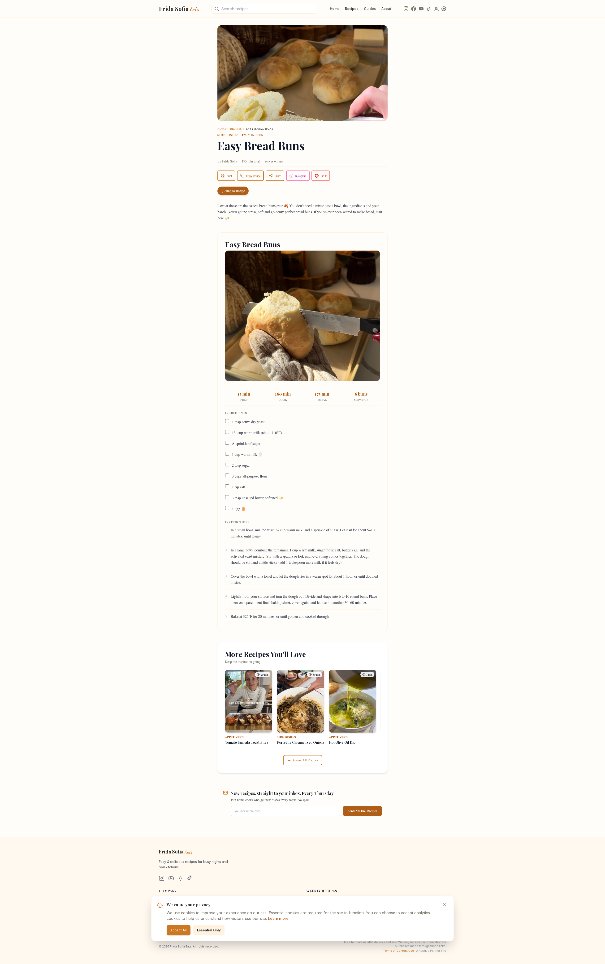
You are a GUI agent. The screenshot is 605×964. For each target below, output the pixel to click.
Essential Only (209, 930)
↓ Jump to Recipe (233, 190)
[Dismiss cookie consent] (444, 904)
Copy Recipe (253, 176)
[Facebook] (413, 8)
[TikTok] (428, 8)
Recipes (351, 9)
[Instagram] (406, 8)
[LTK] (443, 8)
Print (229, 176)
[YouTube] (421, 8)
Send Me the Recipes (362, 810)
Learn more (278, 918)
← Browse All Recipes (302, 760)
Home (334, 9)
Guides (370, 9)
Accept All (178, 930)
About (386, 9)
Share (278, 176)
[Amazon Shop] (436, 8)
